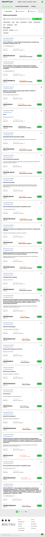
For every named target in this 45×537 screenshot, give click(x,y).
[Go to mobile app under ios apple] (5, 524)
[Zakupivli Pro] (7, 2)
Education (20, 1)
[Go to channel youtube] (6, 520)
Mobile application (21, 521)
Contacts (24, 1)
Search (37, 18)
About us (34, 1)
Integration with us (21, 528)
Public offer (33, 521)
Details (39, 55)
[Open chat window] (42, 534)
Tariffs (19, 519)
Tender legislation (21, 530)
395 (25, 511)
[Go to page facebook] (3, 520)
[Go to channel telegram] (9, 520)
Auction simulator (34, 526)
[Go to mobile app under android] (12, 524)
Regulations (20, 523)
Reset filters (6, 32)
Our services (29, 1)
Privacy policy (33, 528)
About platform (33, 523)
